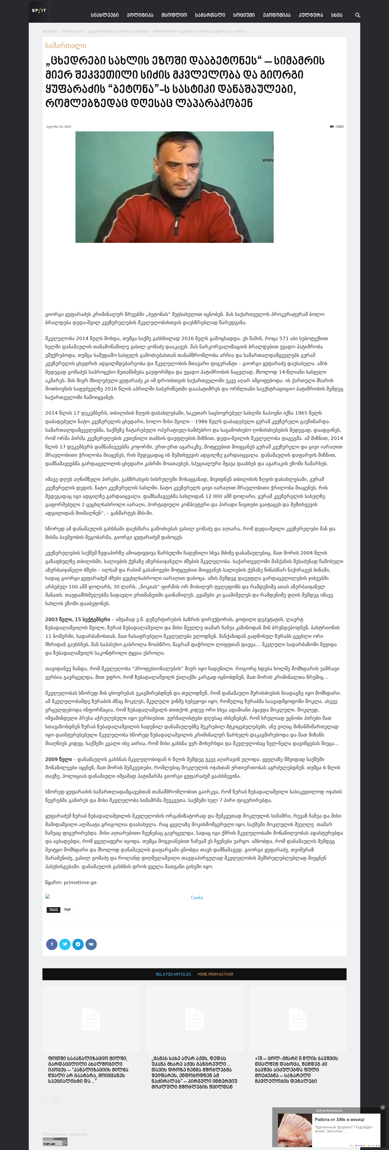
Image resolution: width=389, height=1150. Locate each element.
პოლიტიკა (140, 15)
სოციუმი (244, 15)
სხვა (337, 15)
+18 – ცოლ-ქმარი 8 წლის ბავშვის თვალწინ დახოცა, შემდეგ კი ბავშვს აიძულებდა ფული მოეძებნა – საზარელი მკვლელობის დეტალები (296, 1070)
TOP (67, 910)
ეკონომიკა (277, 15)
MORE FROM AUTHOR (215, 975)
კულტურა (311, 15)
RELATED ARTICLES (173, 975)
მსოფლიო (174, 15)
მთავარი (49, 31)
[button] (353, 16)
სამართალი (210, 15)
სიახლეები (105, 15)
